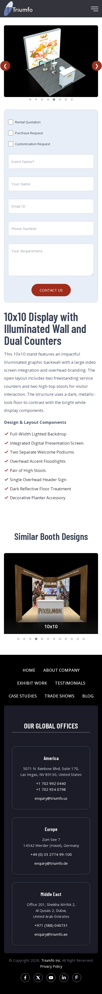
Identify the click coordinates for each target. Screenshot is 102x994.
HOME (29, 670)
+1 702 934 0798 (51, 789)
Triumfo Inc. (51, 960)
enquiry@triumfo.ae (51, 934)
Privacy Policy (51, 966)
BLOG (88, 696)
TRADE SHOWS (59, 696)
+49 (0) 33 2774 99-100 (51, 854)
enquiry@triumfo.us (51, 798)
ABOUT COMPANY (61, 670)
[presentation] (5, 66)
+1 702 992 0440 (51, 783)
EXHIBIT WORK (32, 683)
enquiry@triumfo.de (51, 863)
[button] (30, 99)
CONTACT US (51, 290)
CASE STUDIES (23, 696)
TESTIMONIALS (70, 683)
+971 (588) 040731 (51, 925)
